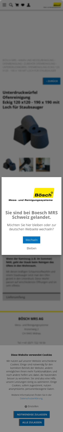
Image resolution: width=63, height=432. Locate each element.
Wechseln (32, 240)
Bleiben (31, 248)
